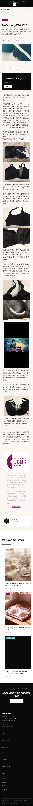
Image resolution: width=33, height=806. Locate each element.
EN (14, 4)
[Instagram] (3, 725)
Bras (3, 733)
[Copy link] (3, 69)
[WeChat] (17, 69)
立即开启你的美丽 (16, 507)
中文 (18, 4)
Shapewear (4, 736)
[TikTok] (11, 725)
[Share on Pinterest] (10, 69)
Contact (3, 773)
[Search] (18, 9)
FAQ (2, 770)
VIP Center (4, 785)
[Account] (22, 9)
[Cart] (26, 9)
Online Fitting (4, 756)
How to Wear (4, 759)
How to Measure (5, 763)
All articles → (6, 543)
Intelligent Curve (5, 740)
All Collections (5, 747)
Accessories (4, 744)
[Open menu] (29, 9)
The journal (5, 15)
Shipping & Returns (6, 766)
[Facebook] (7, 725)
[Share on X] (6, 69)
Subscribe (8, 86)
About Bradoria (5, 782)
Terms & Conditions (6, 793)
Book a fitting (16, 701)
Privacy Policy (5, 789)
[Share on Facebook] (13, 69)
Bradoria (5, 9)
